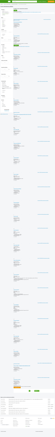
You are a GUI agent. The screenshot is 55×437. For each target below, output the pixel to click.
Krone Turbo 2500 (16, 336)
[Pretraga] (12, 1)
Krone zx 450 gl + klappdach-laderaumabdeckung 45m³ (22, 365)
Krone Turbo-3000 (16, 129)
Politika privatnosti (15, 421)
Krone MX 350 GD (16, 320)
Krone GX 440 (16, 216)
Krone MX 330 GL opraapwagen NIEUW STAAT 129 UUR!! (22, 114)
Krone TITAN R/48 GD (17, 260)
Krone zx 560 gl (16, 351)
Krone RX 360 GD (3, 410)
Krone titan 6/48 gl (16, 202)
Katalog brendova (15, 425)
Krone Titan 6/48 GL (3, 408)
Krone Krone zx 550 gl (17, 379)
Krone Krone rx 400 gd (17, 54)
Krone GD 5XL (16, 68)
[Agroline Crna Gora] (4, 1)
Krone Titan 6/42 (16, 230)
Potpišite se (16, 45)
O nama (2, 420)
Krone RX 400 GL (16, 157)
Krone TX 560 (3, 406)
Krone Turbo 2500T (16, 245)
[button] (14, 27)
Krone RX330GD (16, 304)
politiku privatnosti (22, 46)
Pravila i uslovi (15, 420)
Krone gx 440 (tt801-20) (17, 143)
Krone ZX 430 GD (16, 274)
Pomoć (1, 421)
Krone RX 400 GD (3, 404)
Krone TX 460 (3, 399)
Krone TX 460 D (16, 174)
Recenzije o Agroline (15, 424)
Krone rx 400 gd (16, 83)
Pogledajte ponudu (17, 387)
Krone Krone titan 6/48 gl (17, 188)
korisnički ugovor (27, 46)
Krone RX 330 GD (3, 413)
